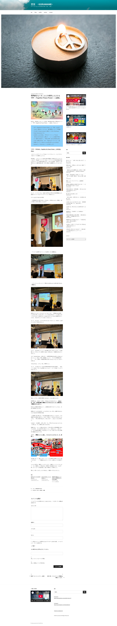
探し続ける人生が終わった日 (71, 193)
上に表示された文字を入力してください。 (40, 549)
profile (40, 12)
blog (36, 12)
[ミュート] (47, 600)
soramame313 (40, 93)
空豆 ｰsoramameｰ (42, 4)
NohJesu (34, 490)
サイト (32, 535)
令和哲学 (41, 490)
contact (50, 12)
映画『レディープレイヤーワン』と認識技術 (74, 180)
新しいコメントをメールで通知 (38, 558)
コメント (33, 505)
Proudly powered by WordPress (37, 623)
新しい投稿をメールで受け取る (38, 563)
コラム (34, 488)
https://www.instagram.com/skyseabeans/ (62, 604)
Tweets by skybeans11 (58, 610)
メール (33, 528)
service (45, 12)
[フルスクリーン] (49, 600)
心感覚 (44, 490)
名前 (32, 522)
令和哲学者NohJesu (38, 488)
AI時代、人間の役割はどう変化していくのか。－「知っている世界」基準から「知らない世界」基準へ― (76, 176)
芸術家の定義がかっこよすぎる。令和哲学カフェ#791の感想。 (56, 478)
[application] (41, 596)
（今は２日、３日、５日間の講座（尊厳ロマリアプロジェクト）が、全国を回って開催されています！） (46, 403)
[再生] (32, 600)
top (31, 12)
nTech (38, 490)
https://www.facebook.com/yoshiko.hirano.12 (62, 598)
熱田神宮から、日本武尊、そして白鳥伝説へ (74, 211)
